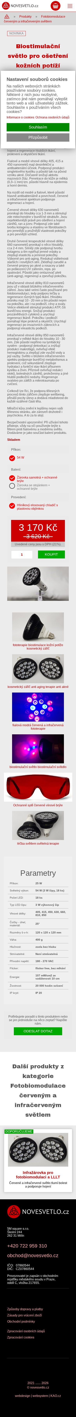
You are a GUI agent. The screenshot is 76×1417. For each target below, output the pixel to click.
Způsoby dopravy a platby (25, 1309)
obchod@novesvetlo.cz (32, 1255)
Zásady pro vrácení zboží (24, 1315)
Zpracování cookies (20, 1337)
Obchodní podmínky (21, 1321)
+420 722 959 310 (27, 1245)
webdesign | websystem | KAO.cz (38, 1395)
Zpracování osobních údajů (26, 1331)
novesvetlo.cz (39, 1387)
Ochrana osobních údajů (52, 117)
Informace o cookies (20, 117)
